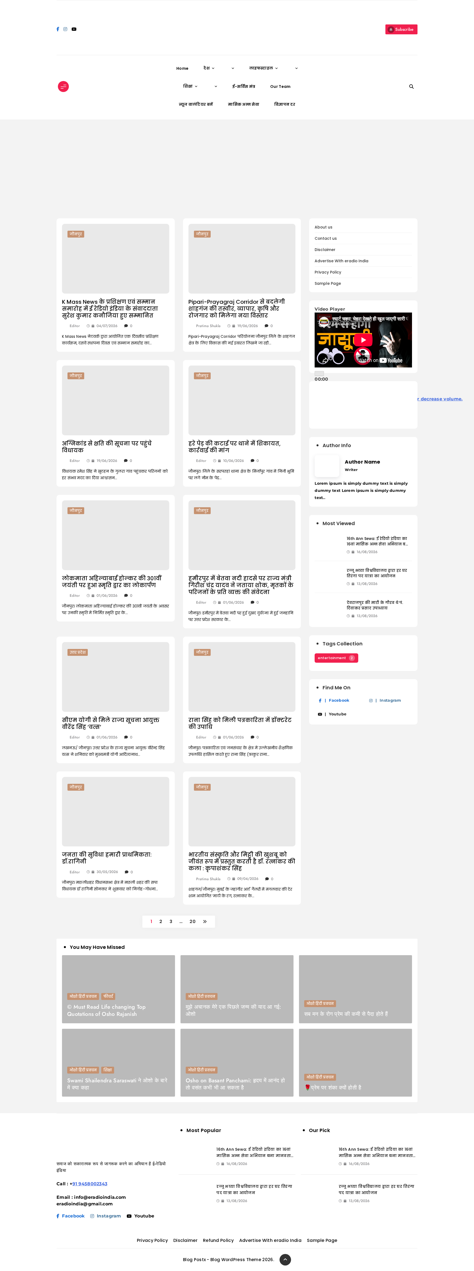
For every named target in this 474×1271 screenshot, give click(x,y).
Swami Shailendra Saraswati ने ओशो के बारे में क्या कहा (117, 1084)
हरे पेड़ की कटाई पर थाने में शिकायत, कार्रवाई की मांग (234, 447)
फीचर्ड (108, 996)
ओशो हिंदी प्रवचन (83, 996)
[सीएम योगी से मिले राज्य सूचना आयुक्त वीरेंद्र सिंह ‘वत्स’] (115, 677)
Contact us (326, 238)
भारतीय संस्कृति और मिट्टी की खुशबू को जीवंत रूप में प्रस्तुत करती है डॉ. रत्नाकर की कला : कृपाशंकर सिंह (241, 861)
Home (182, 68)
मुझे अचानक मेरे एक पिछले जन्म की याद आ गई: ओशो (233, 1010)
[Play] (319, 373)
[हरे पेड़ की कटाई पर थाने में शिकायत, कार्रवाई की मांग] (242, 400)
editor (75, 325)
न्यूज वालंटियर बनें (196, 104)
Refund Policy (218, 1240)
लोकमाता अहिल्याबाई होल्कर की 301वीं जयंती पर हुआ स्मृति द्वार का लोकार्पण (111, 582)
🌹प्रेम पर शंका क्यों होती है (332, 1088)
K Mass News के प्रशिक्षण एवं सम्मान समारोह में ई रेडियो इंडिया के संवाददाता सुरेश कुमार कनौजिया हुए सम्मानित (110, 308)
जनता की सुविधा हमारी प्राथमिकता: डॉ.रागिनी (106, 858)
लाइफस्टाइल (261, 68)
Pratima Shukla (208, 325)
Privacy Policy (328, 272)
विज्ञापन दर (284, 104)
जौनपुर (76, 234)
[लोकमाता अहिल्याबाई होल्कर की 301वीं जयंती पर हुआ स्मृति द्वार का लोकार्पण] (115, 535)
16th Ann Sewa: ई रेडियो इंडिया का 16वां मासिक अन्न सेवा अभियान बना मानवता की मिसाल (378, 544)
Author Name (362, 461)
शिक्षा (188, 86)
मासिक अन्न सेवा (243, 104)
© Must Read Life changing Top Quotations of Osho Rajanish (106, 1010)
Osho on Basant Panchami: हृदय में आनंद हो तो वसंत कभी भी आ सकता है (235, 1084)
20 (193, 921)
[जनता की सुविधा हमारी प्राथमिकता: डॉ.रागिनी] (115, 812)
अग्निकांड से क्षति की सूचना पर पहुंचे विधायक (107, 447)
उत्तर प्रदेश (78, 652)
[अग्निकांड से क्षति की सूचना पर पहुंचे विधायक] (115, 400)
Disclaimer (325, 249)
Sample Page (328, 283)
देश (207, 68)
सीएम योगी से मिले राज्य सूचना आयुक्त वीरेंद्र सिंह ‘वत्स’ (110, 723)
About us (323, 227)
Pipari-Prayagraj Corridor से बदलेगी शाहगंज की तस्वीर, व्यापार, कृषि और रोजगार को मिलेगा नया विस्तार (236, 308)
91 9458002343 (89, 1183)
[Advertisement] (237, 168)
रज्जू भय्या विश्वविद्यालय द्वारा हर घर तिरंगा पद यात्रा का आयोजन (377, 573)
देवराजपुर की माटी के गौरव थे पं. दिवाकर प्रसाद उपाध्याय (375, 605)
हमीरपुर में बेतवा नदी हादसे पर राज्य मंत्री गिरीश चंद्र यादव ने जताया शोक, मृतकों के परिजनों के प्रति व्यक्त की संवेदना (241, 585)
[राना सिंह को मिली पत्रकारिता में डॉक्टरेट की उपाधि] (242, 677)
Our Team (280, 86)
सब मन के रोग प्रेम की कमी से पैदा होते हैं (346, 1014)
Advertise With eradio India (341, 261)
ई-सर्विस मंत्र (243, 86)
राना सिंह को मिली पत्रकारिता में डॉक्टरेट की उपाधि (240, 723)
